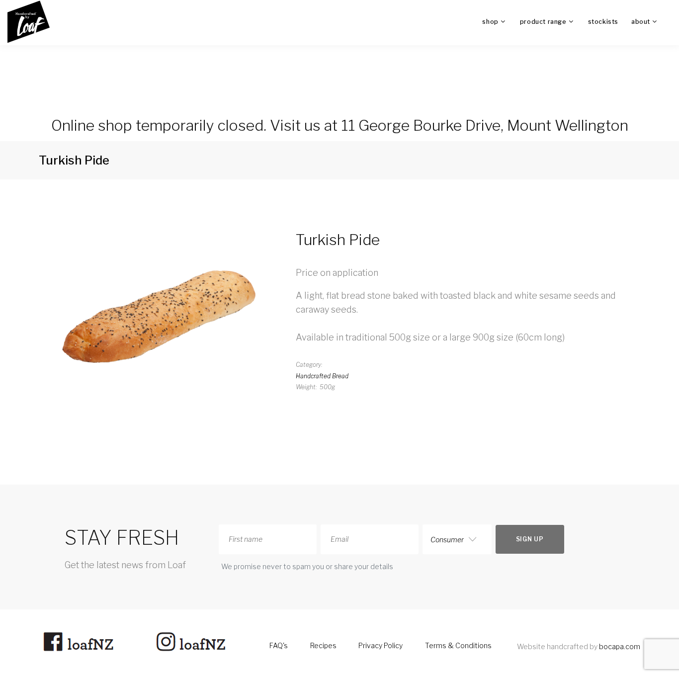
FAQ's (278, 645)
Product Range (543, 21)
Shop (490, 21)
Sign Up (530, 539)
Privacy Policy (380, 645)
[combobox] (457, 539)
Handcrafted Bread (322, 376)
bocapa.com (619, 646)
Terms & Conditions (458, 645)
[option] (160, 312)
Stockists (603, 21)
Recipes (323, 645)
